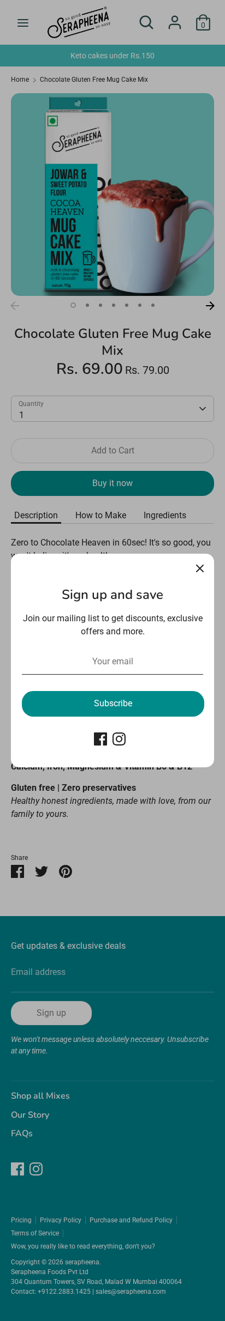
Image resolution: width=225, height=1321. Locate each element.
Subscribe (113, 703)
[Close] (200, 568)
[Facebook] (100, 739)
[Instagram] (119, 739)
